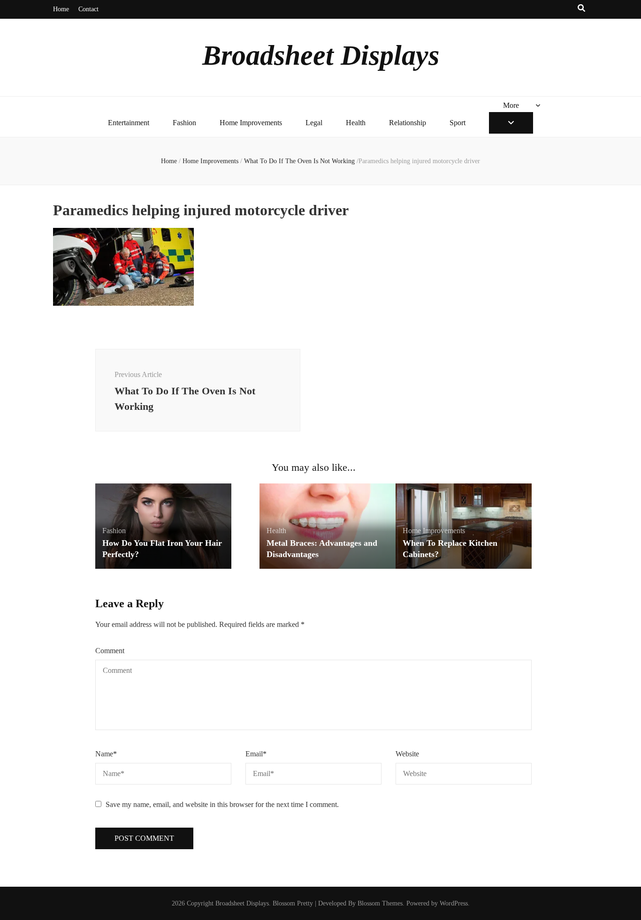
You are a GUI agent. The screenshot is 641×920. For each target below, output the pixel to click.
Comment (109, 651)
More (511, 105)
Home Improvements (251, 123)
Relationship (407, 123)
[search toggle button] (581, 8)
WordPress (454, 903)
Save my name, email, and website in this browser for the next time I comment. (222, 804)
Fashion (184, 123)
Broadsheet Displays (320, 55)
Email (256, 754)
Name (106, 754)
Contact (88, 9)
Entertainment (128, 123)
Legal (313, 123)
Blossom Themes (380, 903)
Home (61, 9)
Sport (457, 123)
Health (356, 123)
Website (407, 754)
